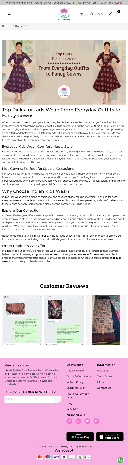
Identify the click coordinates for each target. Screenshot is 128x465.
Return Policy (75, 382)
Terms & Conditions (78, 376)
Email (10, 399)
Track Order (104, 376)
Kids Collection (68, 235)
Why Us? (72, 408)
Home (6, 26)
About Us (103, 370)
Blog (69, 403)
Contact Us (104, 387)
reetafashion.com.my (56, 446)
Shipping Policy (76, 387)
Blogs (18, 26)
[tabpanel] (64, 322)
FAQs (100, 382)
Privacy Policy (75, 370)
